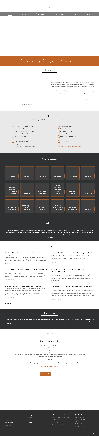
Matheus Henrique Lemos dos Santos (25, 146)
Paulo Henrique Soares (66, 126)
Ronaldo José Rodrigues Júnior (68, 136)
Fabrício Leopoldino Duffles (22, 134)
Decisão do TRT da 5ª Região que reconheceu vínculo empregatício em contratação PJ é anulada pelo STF (71, 287)
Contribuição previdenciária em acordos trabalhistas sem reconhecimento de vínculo (67, 270)
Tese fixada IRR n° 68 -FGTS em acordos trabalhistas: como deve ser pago (26, 269)
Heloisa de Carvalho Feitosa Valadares (70, 146)
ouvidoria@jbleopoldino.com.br (49, 366)
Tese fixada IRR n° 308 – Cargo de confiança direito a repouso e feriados (72, 253)
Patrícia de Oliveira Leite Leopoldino (24, 131)
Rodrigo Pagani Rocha (20, 144)
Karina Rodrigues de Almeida (22, 141)
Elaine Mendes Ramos (66, 134)
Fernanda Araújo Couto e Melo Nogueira (70, 144)
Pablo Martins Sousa (65, 141)
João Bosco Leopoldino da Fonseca (24, 126)
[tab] (45, 374)
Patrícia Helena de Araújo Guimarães (24, 139)
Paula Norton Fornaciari (21, 136)
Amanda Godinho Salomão (67, 128)
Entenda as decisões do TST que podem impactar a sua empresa (23, 286)
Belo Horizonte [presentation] (45, 374)
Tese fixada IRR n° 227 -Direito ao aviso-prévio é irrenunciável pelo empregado (24, 254)
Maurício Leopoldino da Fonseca (23, 128)
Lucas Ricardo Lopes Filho (67, 139)
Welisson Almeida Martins (67, 131)
